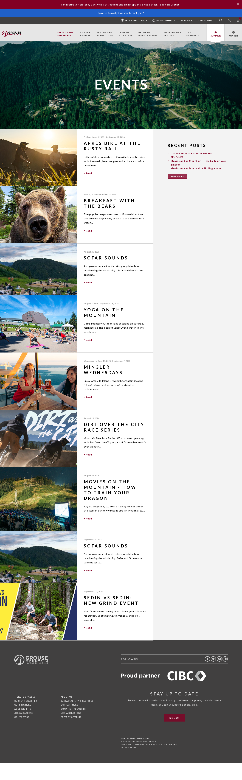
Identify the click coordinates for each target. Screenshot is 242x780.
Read (89, 173)
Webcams (186, 20)
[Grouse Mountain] (11, 32)
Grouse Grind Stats (136, 20)
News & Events (205, 20)
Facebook (207, 659)
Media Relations (71, 713)
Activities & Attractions (105, 34)
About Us (66, 696)
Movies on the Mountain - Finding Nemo (196, 168)
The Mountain (192, 34)
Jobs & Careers (23, 713)
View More (177, 176)
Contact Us (21, 717)
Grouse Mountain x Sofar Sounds (191, 153)
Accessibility (22, 709)
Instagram (225, 659)
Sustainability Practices (77, 701)
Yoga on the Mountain (104, 312)
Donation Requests (73, 709)
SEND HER (177, 157)
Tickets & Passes (85, 34)
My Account (229, 20)
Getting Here (22, 704)
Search (220, 20)
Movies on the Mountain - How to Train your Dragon (110, 490)
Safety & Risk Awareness (65, 34)
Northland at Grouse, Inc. (135, 738)
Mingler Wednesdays (103, 369)
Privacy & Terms (71, 717)
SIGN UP (174, 718)
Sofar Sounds (106, 257)
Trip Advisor (219, 659)
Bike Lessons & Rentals (172, 34)
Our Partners (69, 704)
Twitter (213, 659)
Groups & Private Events (148, 34)
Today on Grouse (166, 20)
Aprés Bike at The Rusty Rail (112, 146)
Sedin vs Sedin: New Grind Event (111, 600)
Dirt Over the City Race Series (114, 427)
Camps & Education (125, 34)
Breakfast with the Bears (109, 203)
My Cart (237, 20)
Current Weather (25, 701)
